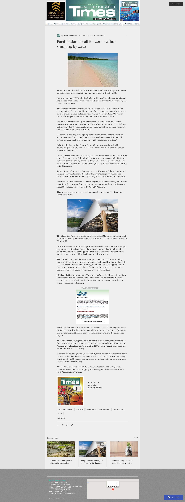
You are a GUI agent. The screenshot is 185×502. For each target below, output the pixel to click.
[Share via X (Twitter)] (62, 425)
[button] (176, 4)
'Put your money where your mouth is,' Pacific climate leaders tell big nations (92, 461)
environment (79, 410)
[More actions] (127, 35)
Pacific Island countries (65, 410)
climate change (91, 410)
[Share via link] (72, 425)
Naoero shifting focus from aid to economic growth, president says (122, 461)
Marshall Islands (104, 410)
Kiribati (60, 413)
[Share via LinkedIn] (67, 425)
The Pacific (61, 418)
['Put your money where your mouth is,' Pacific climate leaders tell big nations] (92, 449)
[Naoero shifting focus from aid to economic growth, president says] (124, 449)
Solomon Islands (118, 410)
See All (135, 438)
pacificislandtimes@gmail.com (65, 493)
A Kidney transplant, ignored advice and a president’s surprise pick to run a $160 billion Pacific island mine (61, 461)
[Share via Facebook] (58, 425)
